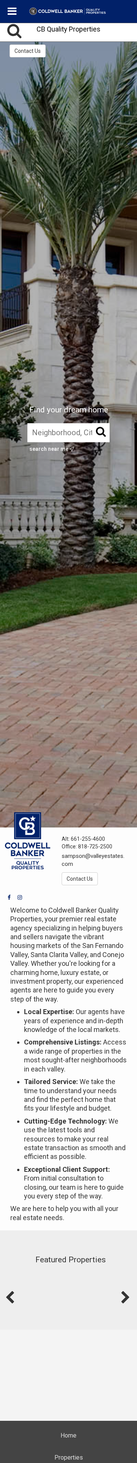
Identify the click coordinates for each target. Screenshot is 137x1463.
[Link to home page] (68, 11)
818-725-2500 (95, 846)
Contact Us (27, 51)
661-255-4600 (88, 839)
